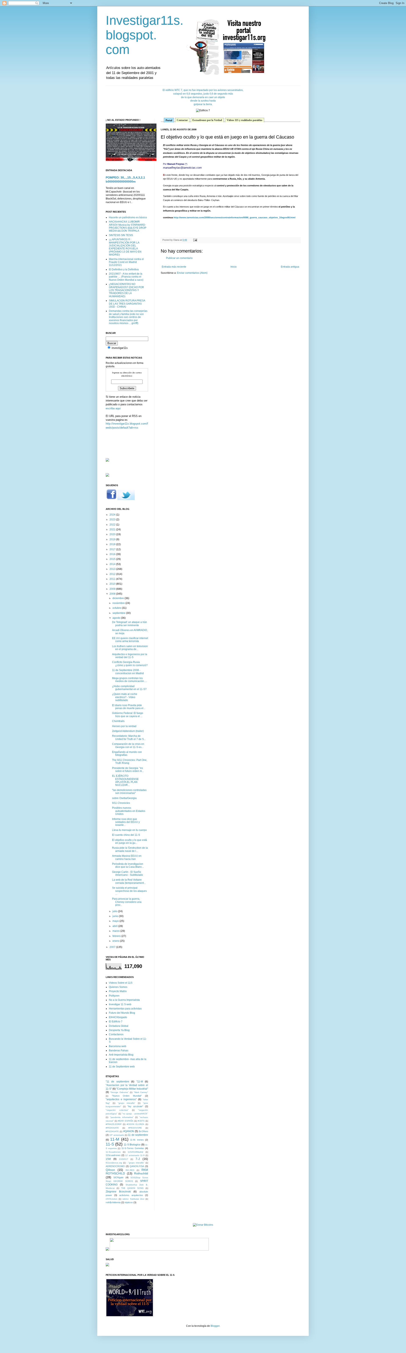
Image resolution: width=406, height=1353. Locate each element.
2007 (113, 947)
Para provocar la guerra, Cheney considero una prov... (126, 901)
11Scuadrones (113, 1155)
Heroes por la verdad (124, 726)
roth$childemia (113, 1202)
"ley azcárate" (135, 1106)
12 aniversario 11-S (134, 1155)
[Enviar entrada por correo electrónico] (194, 240)
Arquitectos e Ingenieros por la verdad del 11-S (129, 656)
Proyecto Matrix (118, 991)
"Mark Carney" (141, 1092)
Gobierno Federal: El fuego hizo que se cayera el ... (127, 715)
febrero (116, 936)
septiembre (119, 613)
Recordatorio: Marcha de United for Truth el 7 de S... (129, 737)
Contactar (182, 120)
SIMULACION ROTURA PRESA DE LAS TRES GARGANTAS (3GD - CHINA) (127, 303)
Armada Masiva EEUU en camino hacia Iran (126, 857)
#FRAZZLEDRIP (114, 1124)
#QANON (128, 1131)
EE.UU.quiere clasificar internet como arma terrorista (130, 640)
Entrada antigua (290, 266)
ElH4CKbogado (118, 1017)
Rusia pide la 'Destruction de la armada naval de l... (130, 849)
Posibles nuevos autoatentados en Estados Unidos (128, 810)
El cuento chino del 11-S (126, 834)
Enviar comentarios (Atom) (192, 272)
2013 (113, 569)
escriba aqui (113, 408)
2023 (113, 519)
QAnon (110, 1170)
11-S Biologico (132, 1144)
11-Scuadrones (113, 1152)
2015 (113, 559)
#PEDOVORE (135, 1128)
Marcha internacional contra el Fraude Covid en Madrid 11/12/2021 (126, 262)
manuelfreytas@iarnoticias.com (182, 167)
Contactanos (116, 1034)
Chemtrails (118, 721)
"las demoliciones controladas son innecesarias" (129, 792)
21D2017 (123, 1159)
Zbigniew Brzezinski (118, 1191)
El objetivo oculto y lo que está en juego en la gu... (129, 841)
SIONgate (118, 1177)
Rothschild (141, 1173)
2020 (113, 534)
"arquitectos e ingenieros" (121, 1099)
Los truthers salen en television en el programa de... (130, 648)
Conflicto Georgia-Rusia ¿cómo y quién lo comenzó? (130, 664)
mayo (115, 921)
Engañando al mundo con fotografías (127, 753)
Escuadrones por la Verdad (207, 120)
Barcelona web (117, 1046)
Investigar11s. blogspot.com (145, 35)
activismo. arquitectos (131, 1195)
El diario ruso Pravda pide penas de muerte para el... (128, 707)
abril (115, 926)
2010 (113, 583)
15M (108, 1159)
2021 (113, 529)
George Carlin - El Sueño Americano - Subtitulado (127, 873)
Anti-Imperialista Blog (121, 1054)
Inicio (233, 266)
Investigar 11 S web (120, 1004)
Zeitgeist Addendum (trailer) (128, 731)
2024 (113, 514)
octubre (117, 607)
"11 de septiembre (117, 1081)
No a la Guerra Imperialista (124, 999)
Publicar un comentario (179, 258)
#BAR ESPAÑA (125, 1121)
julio (115, 911)
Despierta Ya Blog (119, 1030)
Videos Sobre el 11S (120, 982)
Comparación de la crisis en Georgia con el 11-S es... (128, 745)
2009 (113, 588)
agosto (116, 617)
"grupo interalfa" (127, 1103)
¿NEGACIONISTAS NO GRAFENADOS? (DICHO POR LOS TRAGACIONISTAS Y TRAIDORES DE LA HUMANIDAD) (126, 290)
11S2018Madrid (135, 1152)
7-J (138, 1158)
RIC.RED (130, 1170)
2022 (113, 524)
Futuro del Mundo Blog (122, 1012)
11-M (114, 1139)
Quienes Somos (118, 987)
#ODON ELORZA (135, 1124)
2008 (113, 593)
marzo (116, 931)
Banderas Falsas (118, 1050)
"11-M (139, 1081)
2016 (113, 554)
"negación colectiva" (117, 1110)
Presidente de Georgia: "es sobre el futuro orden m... (128, 770)
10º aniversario (116, 1135)
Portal (169, 120)
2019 (113, 539)
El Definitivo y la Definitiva (124, 269)
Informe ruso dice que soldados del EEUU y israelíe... (126, 822)
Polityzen (114, 995)
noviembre (118, 603)
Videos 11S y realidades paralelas (244, 120)
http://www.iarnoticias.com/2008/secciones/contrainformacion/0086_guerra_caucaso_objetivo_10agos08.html (234, 217)
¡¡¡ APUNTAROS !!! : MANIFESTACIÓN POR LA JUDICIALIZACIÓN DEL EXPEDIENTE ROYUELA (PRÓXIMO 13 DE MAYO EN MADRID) (125, 247)
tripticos (129, 1202)
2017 (113, 549)
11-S (110, 1144)
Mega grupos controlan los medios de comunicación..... (129, 680)
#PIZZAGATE (112, 1131)
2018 (113, 544)
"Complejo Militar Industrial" (132, 1088)
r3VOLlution (111, 1199)
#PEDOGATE (112, 1128)
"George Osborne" (119, 1092)
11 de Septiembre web (122, 1066)
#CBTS (141, 1121)
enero (116, 940)
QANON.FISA (137, 1166)
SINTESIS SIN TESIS (121, 235)
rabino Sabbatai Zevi (133, 1199)
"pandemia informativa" (122, 1117)
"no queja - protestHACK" (135, 1113)
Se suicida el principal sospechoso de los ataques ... (129, 890)
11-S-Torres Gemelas (132, 1148)
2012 (113, 574)
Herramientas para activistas (125, 1008)
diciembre (118, 598)
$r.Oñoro (143, 1131)
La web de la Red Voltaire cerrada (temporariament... (129, 881)
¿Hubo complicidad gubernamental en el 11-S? (129, 688)
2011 (113, 579)
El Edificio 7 (115, 1021)
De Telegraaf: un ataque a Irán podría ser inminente (129, 624)
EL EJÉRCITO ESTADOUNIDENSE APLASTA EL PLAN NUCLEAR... (125, 780)
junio (115, 916)
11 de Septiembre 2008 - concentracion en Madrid (128, 672)
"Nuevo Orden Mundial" (127, 1095)
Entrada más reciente (174, 266)
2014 (113, 564)
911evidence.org (114, 1163)
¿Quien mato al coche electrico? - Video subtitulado (124, 697)
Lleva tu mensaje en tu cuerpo (129, 830)
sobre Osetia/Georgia (124, 798)
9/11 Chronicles (121, 803)
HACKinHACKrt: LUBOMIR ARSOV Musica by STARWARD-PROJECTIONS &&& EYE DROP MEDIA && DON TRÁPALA (127, 226)
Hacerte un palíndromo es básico (128, 217)
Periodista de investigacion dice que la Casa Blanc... (128, 865)
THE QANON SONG (132, 1188)
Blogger (215, 1325)
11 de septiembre (138, 1134)
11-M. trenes (137, 1139)
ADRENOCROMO (115, 1166)
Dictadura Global (118, 1025)
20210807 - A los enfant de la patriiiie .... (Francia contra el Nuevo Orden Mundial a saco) (126, 276)
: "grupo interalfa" (136, 1163)
